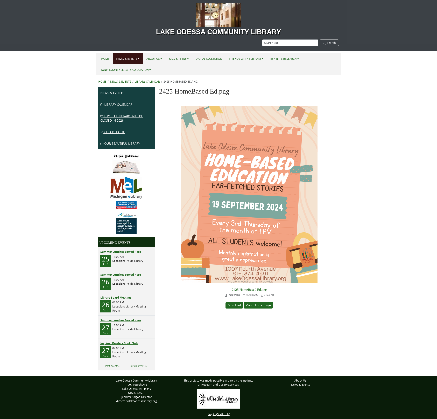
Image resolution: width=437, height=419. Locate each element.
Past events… (112, 366)
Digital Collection (209, 59)
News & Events (126, 59)
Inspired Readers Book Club (119, 343)
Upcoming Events (115, 242)
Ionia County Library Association (125, 70)
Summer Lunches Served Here (120, 252)
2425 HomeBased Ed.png (249, 289)
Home (105, 59)
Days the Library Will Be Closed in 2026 (121, 118)
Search (331, 43)
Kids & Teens (178, 59)
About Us (153, 59)
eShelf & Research (283, 59)
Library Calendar (147, 81)
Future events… (138, 366)
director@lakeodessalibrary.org (136, 401)
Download (234, 305)
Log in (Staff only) (219, 414)
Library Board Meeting (115, 297)
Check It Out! (114, 132)
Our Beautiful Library (121, 143)
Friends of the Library (245, 59)
